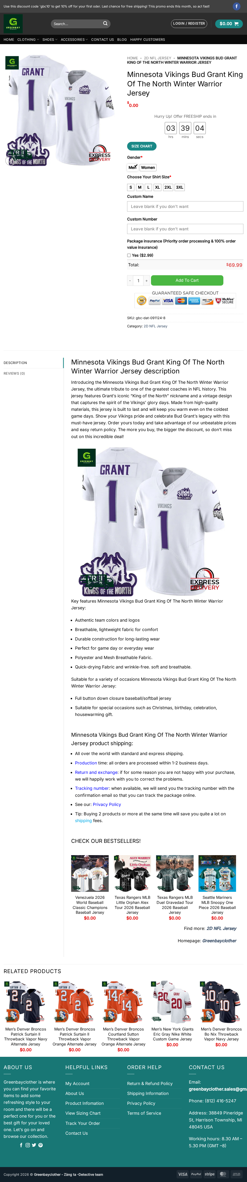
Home (9, 39)
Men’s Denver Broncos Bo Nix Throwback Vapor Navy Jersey (221, 1034)
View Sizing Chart (83, 1113)
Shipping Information (148, 1093)
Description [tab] (15, 363)
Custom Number (142, 219)
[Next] (236, 890)
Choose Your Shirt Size (149, 177)
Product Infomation (84, 1103)
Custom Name (140, 196)
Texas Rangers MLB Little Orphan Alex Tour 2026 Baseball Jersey (132, 905)
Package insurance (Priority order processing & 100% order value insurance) (181, 244)
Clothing (26, 39)
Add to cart (187, 280)
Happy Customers (147, 39)
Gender (135, 157)
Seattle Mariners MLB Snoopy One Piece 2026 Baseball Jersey (217, 905)
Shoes (48, 39)
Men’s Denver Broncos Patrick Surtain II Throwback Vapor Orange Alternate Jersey (74, 1036)
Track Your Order (82, 1123)
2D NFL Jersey (157, 58)
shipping (83, 820)
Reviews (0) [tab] (14, 373)
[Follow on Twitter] (34, 1145)
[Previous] (71, 890)
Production (86, 762)
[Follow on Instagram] (28, 1145)
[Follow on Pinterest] (40, 1145)
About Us (74, 1093)
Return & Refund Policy (150, 1083)
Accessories (73, 39)
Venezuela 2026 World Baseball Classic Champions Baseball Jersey (90, 905)
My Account (77, 1083)
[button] (189, 24)
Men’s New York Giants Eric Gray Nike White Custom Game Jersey (172, 1034)
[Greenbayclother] (24, 24)
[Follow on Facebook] (237, 6)
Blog (122, 39)
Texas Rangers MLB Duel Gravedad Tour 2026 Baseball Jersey (175, 905)
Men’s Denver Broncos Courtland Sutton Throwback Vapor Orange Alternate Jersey (123, 1036)
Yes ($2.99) (142, 255)
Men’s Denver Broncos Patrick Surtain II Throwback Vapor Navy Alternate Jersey (25, 1036)
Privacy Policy (141, 1103)
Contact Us (102, 39)
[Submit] (105, 23)
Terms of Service (144, 1113)
